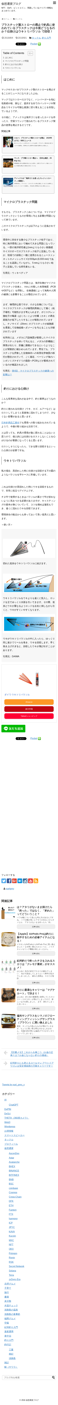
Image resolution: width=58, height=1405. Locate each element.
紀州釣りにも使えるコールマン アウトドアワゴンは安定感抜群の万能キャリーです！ (32, 1064)
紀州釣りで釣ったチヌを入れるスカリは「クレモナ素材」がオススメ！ (36, 964)
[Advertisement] (29, 782)
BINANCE (14, 1171)
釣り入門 (46, 38)
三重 (11, 1349)
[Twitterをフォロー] (3, 880)
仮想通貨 (8, 1148)
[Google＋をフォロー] (14, 880)
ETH (11, 1205)
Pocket (33, 44)
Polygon (13, 1253)
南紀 (11, 1354)
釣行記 (7, 1344)
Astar (11, 1158)
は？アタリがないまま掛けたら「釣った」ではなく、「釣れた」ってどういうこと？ (36, 910)
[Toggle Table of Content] (29, 53)
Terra (11, 1275)
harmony (13, 1218)
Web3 (7, 1122)
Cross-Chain (15, 1197)
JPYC (12, 1227)
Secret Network (16, 1266)
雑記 (6, 1362)
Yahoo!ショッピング (29, 716)
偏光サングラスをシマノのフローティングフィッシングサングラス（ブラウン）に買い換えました (36, 1019)
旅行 (6, 1292)
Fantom (12, 1210)
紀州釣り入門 (11, 1327)
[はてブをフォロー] (19, 880)
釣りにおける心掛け (14, 64)
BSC (11, 1184)
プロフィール (11, 1144)
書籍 (6, 1297)
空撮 (6, 1323)
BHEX (12, 1166)
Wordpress (9, 1126)
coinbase (13, 1188)
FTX (11, 1214)
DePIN (7, 1109)
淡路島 (12, 1358)
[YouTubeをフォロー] (30, 880)
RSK (11, 1262)
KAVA (12, 1231)
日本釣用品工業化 (10, 422)
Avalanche (14, 1162)
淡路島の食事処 (12, 1314)
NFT (11, 1244)
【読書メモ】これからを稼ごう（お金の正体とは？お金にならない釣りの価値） (31, 1053)
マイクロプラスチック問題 (17, 61)
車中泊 (7, 1336)
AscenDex (14, 1153)
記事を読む (36, 926)
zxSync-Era (14, 1279)
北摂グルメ (10, 1284)
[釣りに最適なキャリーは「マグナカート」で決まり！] (8, 995)
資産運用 (8, 1331)
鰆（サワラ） (11, 1367)
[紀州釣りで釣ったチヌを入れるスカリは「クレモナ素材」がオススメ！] (8, 966)
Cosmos (13, 1192)
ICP (11, 1223)
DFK (11, 1201)
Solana (12, 1270)
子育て (7, 1288)
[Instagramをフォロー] (25, 880)
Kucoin (12, 1236)
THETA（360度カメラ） (16, 1118)
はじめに (9, 57)
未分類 (7, 1301)
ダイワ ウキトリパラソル (17, 694)
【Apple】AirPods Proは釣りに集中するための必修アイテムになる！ (36, 937)
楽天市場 (29, 709)
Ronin (12, 1257)
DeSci (7, 1113)
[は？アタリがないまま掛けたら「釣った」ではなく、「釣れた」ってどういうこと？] (8, 912)
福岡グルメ (10, 1318)
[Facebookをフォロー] (9, 880)
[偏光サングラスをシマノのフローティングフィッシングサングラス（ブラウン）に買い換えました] (8, 1021)
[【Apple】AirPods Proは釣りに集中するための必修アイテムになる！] (8, 939)
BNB (11, 1179)
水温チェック (11, 1305)
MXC (11, 1240)
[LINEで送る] (39, 44)
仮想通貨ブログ (11, 3)
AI (5, 1100)
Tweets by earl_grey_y (13, 1084)
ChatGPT (13, 1105)
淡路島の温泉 (11, 1310)
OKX (11, 1249)
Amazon (29, 702)
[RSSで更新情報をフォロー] (36, 880)
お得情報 (8, 1131)
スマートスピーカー (14, 1135)
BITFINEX (14, 1175)
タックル (36, 38)
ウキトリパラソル (13, 68)
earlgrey (10, 888)
